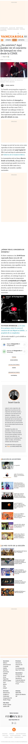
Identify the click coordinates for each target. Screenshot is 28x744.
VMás (8, 446)
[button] (2, 40)
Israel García (10, 85)
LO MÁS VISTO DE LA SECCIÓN (13, 546)
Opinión (8, 40)
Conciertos (14, 360)
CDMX (14, 367)
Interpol (14, 375)
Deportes (21, 40)
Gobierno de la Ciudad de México (14, 155)
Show (14, 40)
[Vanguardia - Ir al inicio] (14, 37)
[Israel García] (14, 395)
